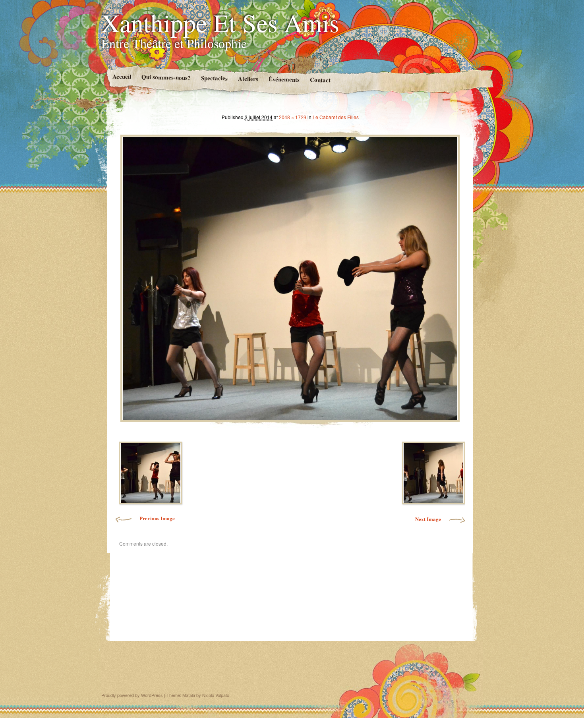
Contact (319, 79)
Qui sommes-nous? (165, 77)
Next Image (428, 519)
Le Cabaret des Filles (336, 117)
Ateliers (248, 78)
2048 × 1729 (292, 117)
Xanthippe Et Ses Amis (220, 22)
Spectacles (214, 78)
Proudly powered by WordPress (132, 695)
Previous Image (157, 518)
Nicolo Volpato (215, 695)
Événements (283, 78)
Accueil (121, 76)
